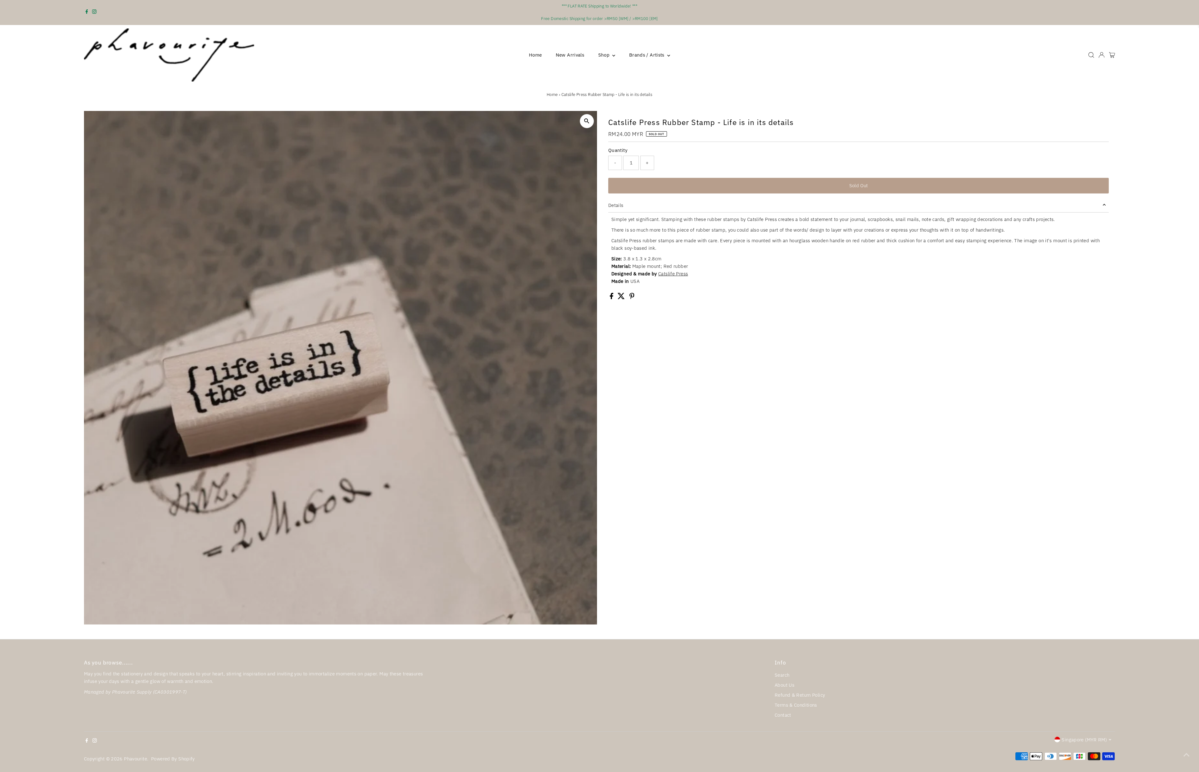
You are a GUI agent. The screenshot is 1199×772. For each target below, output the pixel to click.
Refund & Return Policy (800, 695)
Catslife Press (673, 274)
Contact (783, 715)
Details (616, 205)
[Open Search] (1091, 55)
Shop (604, 55)
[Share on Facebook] (612, 297)
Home (535, 55)
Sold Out (858, 185)
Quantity (617, 150)
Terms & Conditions (796, 705)
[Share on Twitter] (622, 297)
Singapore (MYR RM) (1084, 740)
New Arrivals (570, 55)
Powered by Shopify (173, 759)
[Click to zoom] (587, 121)
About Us (784, 685)
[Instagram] (94, 12)
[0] (1112, 55)
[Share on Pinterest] (631, 297)
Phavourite (135, 759)
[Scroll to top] (1186, 755)
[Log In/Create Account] (1101, 55)
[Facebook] (87, 12)
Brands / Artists (647, 55)
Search (782, 675)
